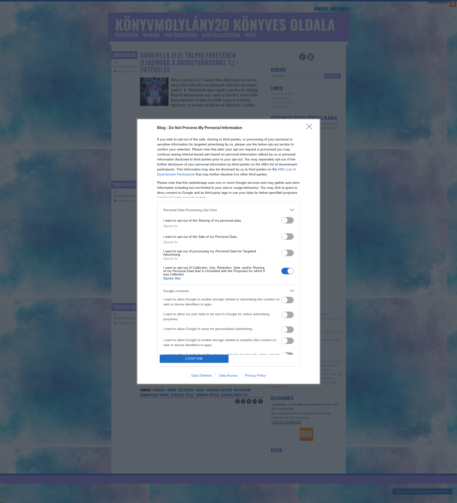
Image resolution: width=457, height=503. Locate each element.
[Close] (310, 128)
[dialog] (228, 251)
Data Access (228, 375)
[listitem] (228, 209)
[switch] (287, 220)
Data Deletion (201, 375)
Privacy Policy (255, 375)
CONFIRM (194, 358)
